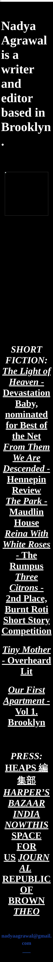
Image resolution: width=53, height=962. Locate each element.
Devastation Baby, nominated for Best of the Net (26, 414)
